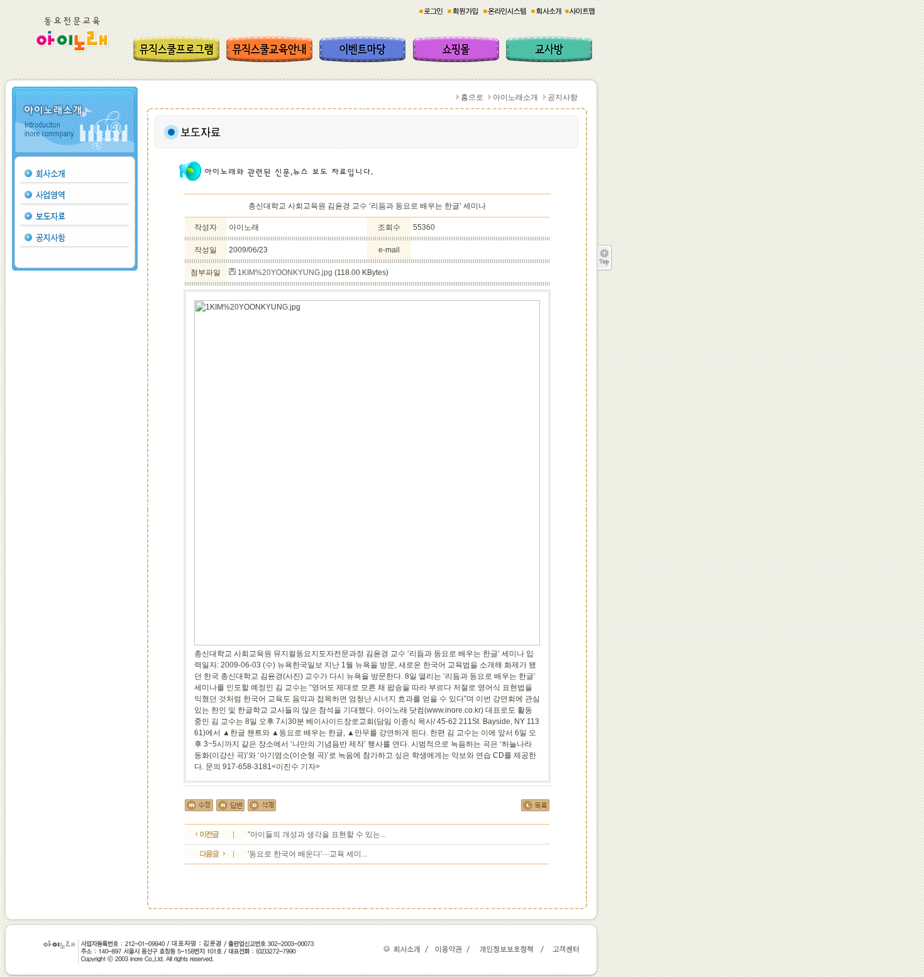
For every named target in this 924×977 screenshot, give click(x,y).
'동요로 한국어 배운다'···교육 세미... (307, 854)
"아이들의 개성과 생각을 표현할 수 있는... (317, 834)
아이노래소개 (515, 97)
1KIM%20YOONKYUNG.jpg (284, 272)
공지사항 (562, 97)
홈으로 (472, 97)
